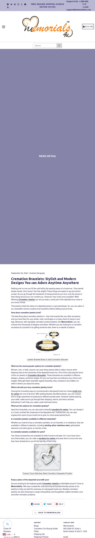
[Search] (59, 45)
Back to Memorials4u (49, 513)
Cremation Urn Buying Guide (46, 528)
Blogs (36, 525)
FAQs (36, 531)
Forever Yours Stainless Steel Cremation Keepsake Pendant (47, 473)
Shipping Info (39, 534)
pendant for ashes (60, 409)
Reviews (7, 531)
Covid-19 (7, 528)
